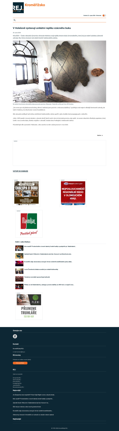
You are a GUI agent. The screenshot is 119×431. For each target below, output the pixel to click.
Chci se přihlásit (20, 363)
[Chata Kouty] (26, 193)
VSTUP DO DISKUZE (20, 171)
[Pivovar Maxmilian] (29, 224)
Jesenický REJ (16, 385)
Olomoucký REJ (17, 379)
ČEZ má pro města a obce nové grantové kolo (27, 407)
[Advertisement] (43, 153)
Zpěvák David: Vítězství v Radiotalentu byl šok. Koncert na (31, 403)
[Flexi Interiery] (29, 306)
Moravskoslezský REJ (18, 387)
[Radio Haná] (73, 193)
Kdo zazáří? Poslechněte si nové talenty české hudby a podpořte (33, 399)
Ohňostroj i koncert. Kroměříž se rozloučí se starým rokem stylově (33, 415)
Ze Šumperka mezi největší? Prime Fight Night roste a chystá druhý (34, 395)
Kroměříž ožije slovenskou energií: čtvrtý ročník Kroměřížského (33, 411)
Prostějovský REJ (17, 383)
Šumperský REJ (17, 377)
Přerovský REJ (16, 381)
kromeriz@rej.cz (21, 352)
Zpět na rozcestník (17, 374)
